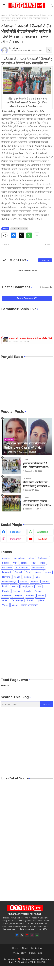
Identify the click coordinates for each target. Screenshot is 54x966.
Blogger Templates (31, 959)
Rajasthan (6, 595)
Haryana (6, 577)
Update (40, 600)
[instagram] (32, 935)
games (48, 572)
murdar (45, 581)
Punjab (27, 591)
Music (5, 586)
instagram (15, 539)
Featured (6, 572)
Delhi (42, 563)
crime (34, 563)
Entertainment (22, 567)
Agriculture (19, 558)
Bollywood (43, 558)
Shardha (30, 595)
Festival (18, 572)
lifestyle (23, 581)
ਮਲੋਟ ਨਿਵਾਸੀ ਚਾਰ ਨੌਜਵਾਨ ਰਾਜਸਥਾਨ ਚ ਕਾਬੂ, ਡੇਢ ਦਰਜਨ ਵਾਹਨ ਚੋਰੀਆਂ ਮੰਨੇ (36, 503)
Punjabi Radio (35, 952)
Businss (5, 563)
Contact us (36, 948)
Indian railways (9, 581)
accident (6, 558)
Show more (45, 260)
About (25, 948)
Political (16, 591)
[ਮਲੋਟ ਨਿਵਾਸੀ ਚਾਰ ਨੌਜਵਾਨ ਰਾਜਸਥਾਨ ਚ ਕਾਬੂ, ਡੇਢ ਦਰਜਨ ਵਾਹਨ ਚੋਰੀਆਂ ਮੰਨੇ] (11, 503)
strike (4, 600)
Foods (29, 572)
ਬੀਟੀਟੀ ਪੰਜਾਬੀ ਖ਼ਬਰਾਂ (16, 15)
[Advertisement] (27, 642)
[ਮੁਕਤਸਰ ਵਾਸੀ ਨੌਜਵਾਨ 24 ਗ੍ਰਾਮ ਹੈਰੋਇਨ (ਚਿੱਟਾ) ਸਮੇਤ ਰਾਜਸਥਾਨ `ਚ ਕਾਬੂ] (11, 465)
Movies (34, 581)
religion (18, 595)
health (17, 577)
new (39, 586)
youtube (42, 539)
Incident (27, 577)
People (5, 591)
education (7, 567)
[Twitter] (21, 235)
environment (38, 567)
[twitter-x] (22, 935)
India (37, 577)
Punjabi (38, 591)
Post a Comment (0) (27, 298)
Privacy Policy (19, 952)
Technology (17, 600)
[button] (51, 5)
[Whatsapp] (29, 235)
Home (4, 15)
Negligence (27, 586)
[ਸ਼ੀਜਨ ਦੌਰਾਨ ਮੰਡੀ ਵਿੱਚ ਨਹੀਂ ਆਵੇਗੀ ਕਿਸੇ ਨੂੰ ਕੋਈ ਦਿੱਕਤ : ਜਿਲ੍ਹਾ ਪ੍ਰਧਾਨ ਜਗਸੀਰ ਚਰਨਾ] (11, 484)
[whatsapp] (37, 935)
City (15, 563)
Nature (15, 586)
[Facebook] (13, 235)
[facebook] (17, 935)
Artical (31, 558)
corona (24, 563)
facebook (15, 531)
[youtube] (27, 935)
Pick (43, 962)
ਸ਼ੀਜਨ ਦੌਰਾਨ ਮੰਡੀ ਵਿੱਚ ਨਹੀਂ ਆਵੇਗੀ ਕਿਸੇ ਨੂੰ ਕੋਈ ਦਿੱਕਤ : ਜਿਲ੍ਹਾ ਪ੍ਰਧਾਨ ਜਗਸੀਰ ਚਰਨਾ (36, 484)
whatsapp (42, 531)
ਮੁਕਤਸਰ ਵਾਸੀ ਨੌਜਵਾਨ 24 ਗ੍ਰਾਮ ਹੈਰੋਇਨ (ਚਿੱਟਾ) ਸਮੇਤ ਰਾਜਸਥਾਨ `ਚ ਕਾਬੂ (35, 465)
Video (5, 605)
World (15, 605)
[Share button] (37, 235)
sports (41, 595)
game (38, 572)
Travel (30, 600)
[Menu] (4, 5)
